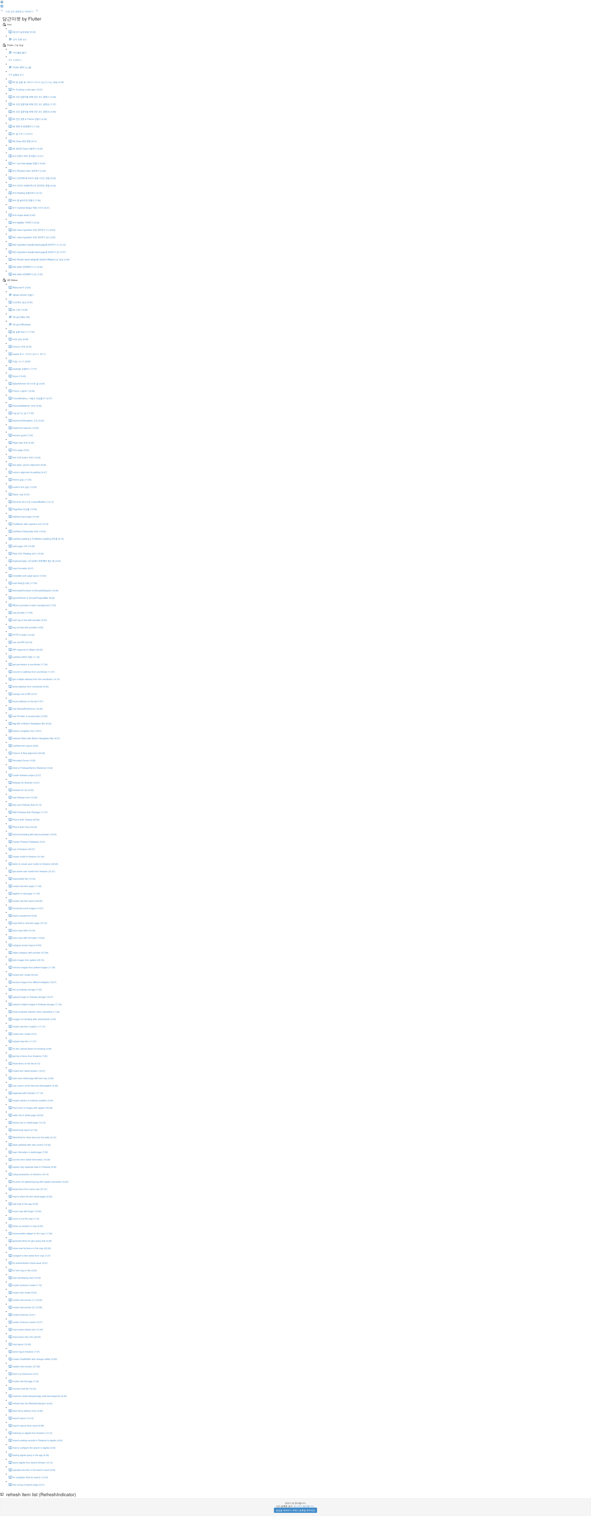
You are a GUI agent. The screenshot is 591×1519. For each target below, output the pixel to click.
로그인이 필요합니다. (304, 1506)
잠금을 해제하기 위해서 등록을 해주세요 (295, 1510)
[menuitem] (2, 7)
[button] (2, 2)
